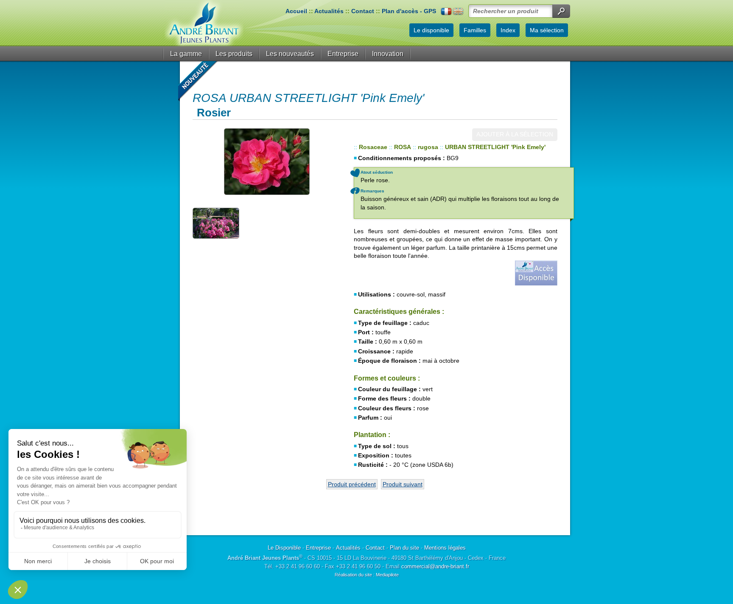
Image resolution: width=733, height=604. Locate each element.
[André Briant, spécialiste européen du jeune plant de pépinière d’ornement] (204, 23)
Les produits (233, 53)
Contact (362, 11)
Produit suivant (402, 484)
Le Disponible (284, 548)
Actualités (329, 11)
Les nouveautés (290, 53)
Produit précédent (352, 484)
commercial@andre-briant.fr (435, 566)
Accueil (296, 11)
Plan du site (404, 548)
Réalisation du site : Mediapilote (367, 574)
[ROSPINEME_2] (216, 222)
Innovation (387, 53)
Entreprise (342, 53)
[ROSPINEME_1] (267, 161)
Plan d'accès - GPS (409, 11)
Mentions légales (445, 548)
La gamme (186, 53)
